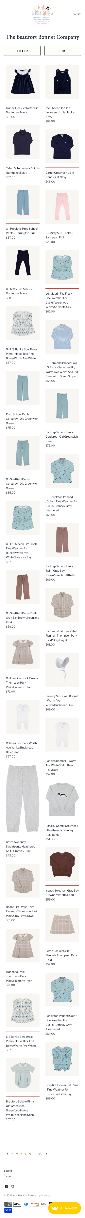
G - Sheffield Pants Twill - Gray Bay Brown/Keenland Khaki (22, 617)
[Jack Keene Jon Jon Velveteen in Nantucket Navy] (62, 82)
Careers (8, 1176)
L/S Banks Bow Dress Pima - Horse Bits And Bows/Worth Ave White (21, 1041)
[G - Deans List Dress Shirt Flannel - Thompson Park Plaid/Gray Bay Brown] (62, 605)
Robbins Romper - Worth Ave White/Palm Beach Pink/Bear (60, 765)
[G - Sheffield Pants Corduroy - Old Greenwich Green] (23, 453)
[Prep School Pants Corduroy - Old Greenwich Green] (23, 388)
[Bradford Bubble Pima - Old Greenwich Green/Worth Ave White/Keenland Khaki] (23, 1075)
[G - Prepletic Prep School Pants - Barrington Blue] (23, 202)
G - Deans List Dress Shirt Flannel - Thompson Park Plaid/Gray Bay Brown (61, 635)
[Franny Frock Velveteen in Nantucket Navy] (23, 82)
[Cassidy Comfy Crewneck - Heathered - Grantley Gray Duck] (62, 799)
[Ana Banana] (42, 14)
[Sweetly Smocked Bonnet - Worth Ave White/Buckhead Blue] (62, 670)
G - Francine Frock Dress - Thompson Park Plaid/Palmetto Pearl (22, 682)
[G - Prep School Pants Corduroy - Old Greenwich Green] (62, 406)
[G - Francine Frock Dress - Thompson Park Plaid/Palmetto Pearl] (23, 652)
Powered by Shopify (39, 1195)
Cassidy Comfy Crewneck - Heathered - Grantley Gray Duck (61, 830)
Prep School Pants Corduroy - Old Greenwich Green (22, 419)
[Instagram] (12, 1187)
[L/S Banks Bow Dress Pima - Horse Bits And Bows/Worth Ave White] (23, 1010)
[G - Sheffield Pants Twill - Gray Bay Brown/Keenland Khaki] (23, 587)
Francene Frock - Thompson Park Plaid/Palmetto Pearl (19, 976)
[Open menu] (8, 14)
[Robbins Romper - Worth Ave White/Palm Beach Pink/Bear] (62, 735)
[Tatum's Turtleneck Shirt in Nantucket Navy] (23, 142)
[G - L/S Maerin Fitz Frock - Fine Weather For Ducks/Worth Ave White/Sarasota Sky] (23, 518)
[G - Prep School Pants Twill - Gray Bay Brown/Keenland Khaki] (62, 540)
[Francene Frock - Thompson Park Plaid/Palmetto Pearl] (23, 945)
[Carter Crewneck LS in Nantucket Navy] (62, 146)
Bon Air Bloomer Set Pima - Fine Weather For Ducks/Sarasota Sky (61, 1089)
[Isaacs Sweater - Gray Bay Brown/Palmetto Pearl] (62, 864)
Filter (22, 51)
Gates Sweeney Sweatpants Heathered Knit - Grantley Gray (20, 846)
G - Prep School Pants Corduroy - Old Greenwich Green (61, 436)
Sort (63, 51)
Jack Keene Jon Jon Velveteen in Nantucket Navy (60, 112)
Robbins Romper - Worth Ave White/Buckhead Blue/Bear (21, 747)
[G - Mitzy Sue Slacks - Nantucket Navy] (23, 263)
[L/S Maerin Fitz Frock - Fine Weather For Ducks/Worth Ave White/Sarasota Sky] (62, 267)
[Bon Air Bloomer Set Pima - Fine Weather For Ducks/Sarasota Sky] (62, 1059)
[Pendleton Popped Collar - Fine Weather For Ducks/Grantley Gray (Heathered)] (62, 989)
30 (40, 1154)
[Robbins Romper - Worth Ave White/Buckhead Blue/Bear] (23, 717)
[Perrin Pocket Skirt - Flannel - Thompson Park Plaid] (62, 925)
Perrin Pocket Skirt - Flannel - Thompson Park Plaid (61, 955)
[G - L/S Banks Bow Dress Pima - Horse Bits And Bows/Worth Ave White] (23, 323)
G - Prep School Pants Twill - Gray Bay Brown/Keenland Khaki (60, 570)
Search (8, 1170)
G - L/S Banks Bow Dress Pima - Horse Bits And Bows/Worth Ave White (21, 354)
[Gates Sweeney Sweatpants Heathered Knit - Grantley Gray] (23, 799)
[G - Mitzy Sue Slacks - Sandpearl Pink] (62, 207)
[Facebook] (6, 1187)
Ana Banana (20, 1195)
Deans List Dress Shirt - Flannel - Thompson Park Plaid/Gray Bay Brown (22, 911)
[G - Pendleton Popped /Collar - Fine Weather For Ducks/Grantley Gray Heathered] (62, 471)
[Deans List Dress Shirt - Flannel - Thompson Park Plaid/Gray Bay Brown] (23, 881)
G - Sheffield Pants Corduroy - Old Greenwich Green (22, 483)
